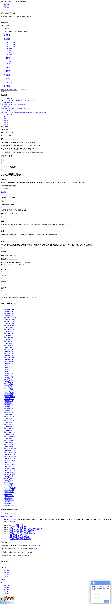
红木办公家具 (11, 46)
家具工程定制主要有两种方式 (18, 535)
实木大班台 (4, 100)
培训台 (24, 104)
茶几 (5, 116)
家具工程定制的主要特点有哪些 (19, 537)
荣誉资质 (6, 589)
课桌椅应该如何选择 (10, 520)
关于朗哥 (7, 79)
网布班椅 (20, 112)
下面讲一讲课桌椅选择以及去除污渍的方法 (22, 533)
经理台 (3, 104)
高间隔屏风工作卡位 (12, 108)
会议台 (15, 104)
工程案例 (7, 71)
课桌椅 (9, 61)
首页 (8, 89)
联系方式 (6, 7)
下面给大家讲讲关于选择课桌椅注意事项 (22, 531)
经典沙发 (8, 112)
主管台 (7, 104)
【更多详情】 (12, 522)
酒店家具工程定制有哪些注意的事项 (20, 539)
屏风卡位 (9, 50)
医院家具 (7, 67)
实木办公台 (17, 100)
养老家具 (6, 576)
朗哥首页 (7, 35)
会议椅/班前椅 (34, 112)
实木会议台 (24, 100)
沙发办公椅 (10, 52)
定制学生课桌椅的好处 (16, 525)
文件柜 (20, 104)
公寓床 (9, 63)
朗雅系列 (3, 108)
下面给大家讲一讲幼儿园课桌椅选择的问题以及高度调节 (26, 529)
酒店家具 (9, 54)
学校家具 (7, 58)
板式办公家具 (11, 42)
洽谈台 (6, 120)
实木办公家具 (11, 44)
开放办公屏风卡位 (23, 108)
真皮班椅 (14, 112)
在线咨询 (3, 192)
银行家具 (9, 48)
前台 (5, 118)
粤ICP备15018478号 (34, 545)
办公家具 (7, 39)
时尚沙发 (3, 112)
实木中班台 (11, 100)
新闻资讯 (7, 75)
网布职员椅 (26, 112)
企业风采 (9, 82)
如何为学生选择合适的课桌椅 (18, 527)
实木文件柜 (31, 100)
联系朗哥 (7, 86)
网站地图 (6, 5)
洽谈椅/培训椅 (42, 112)
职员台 (11, 104)
